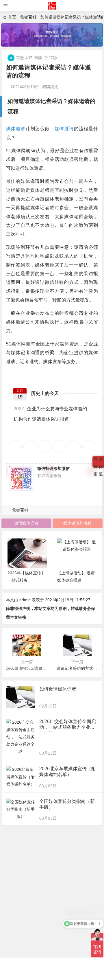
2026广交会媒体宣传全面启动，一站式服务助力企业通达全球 (67, 727)
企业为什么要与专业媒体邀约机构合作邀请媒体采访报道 (50, 413)
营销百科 (28, 17)
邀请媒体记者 (26, 523)
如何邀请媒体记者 (57, 689)
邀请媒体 (29, 101)
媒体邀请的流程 (77, 523)
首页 (12, 17)
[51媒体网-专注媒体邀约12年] (52, 7)
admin (25, 599)
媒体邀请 (79, 101)
